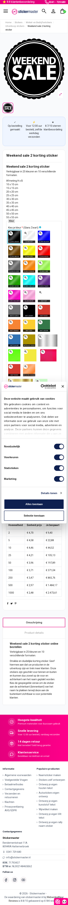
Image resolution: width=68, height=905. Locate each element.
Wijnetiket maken (48, 809)
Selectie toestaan (34, 515)
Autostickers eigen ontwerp (49, 794)
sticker (45, 166)
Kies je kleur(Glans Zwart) (23, 227)
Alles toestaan (34, 504)
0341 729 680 (13, 851)
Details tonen (49, 493)
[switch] (59, 457)
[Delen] (7, 603)
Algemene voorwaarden (18, 775)
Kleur (11, 221)
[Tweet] (11, 603)
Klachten (9, 802)
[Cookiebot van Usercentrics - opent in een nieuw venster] (42, 386)
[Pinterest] (15, 603)
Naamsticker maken (50, 775)
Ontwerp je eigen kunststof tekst (48, 803)
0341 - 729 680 (57, 2)
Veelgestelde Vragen (16, 779)
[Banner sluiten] (63, 386)
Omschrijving (34, 622)
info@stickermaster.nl (18, 857)
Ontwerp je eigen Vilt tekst (50, 816)
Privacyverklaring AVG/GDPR (14, 808)
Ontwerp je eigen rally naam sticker (50, 824)
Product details (34, 632)
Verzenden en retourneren (12, 795)
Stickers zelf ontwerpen (52, 779)
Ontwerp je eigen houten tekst (48, 786)
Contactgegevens (14, 789)
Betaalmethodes (14, 784)
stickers (14, 672)
